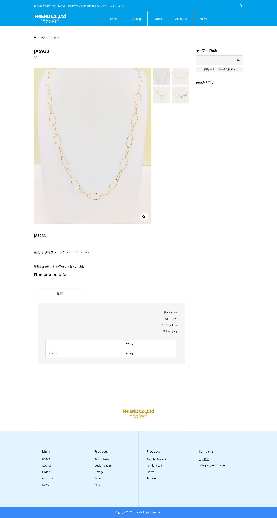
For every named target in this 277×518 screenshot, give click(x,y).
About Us (181, 19)
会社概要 (204, 459)
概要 (60, 294)
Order (158, 19)
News (203, 19)
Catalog (136, 19)
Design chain (102, 465)
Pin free (151, 478)
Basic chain (101, 459)
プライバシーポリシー (212, 465)
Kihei (97, 478)
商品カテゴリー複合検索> (219, 69)
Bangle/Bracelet (157, 459)
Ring (97, 484)
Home (113, 19)
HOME (46, 459)
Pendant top (154, 465)
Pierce (150, 472)
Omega (99, 472)
